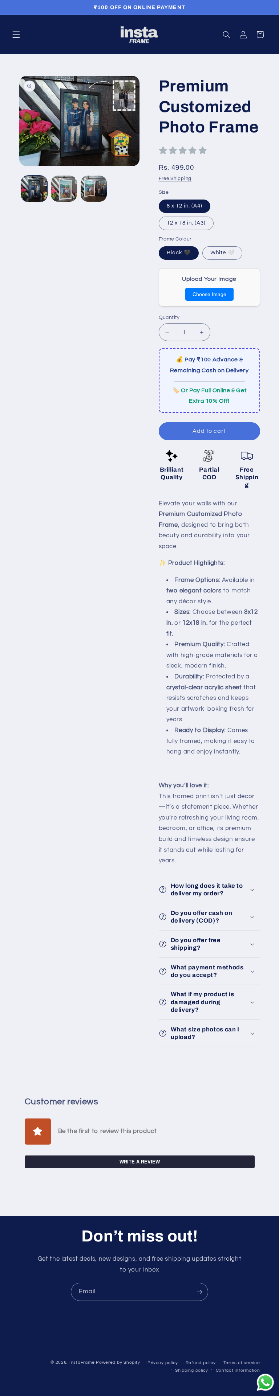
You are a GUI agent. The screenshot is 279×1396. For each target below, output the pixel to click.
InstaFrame (81, 1362)
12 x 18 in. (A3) (186, 223)
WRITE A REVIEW (140, 1162)
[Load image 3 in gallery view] (94, 189)
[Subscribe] (199, 1292)
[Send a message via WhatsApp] (265, 1382)
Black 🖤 (179, 252)
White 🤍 (222, 252)
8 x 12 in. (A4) (185, 206)
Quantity (169, 317)
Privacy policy (162, 1363)
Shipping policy (191, 1370)
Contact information (238, 1370)
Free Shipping (175, 178)
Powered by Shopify (118, 1362)
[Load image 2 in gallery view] (64, 189)
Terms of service (241, 1363)
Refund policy (201, 1363)
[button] (16, 34)
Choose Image (209, 294)
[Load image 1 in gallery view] (34, 189)
